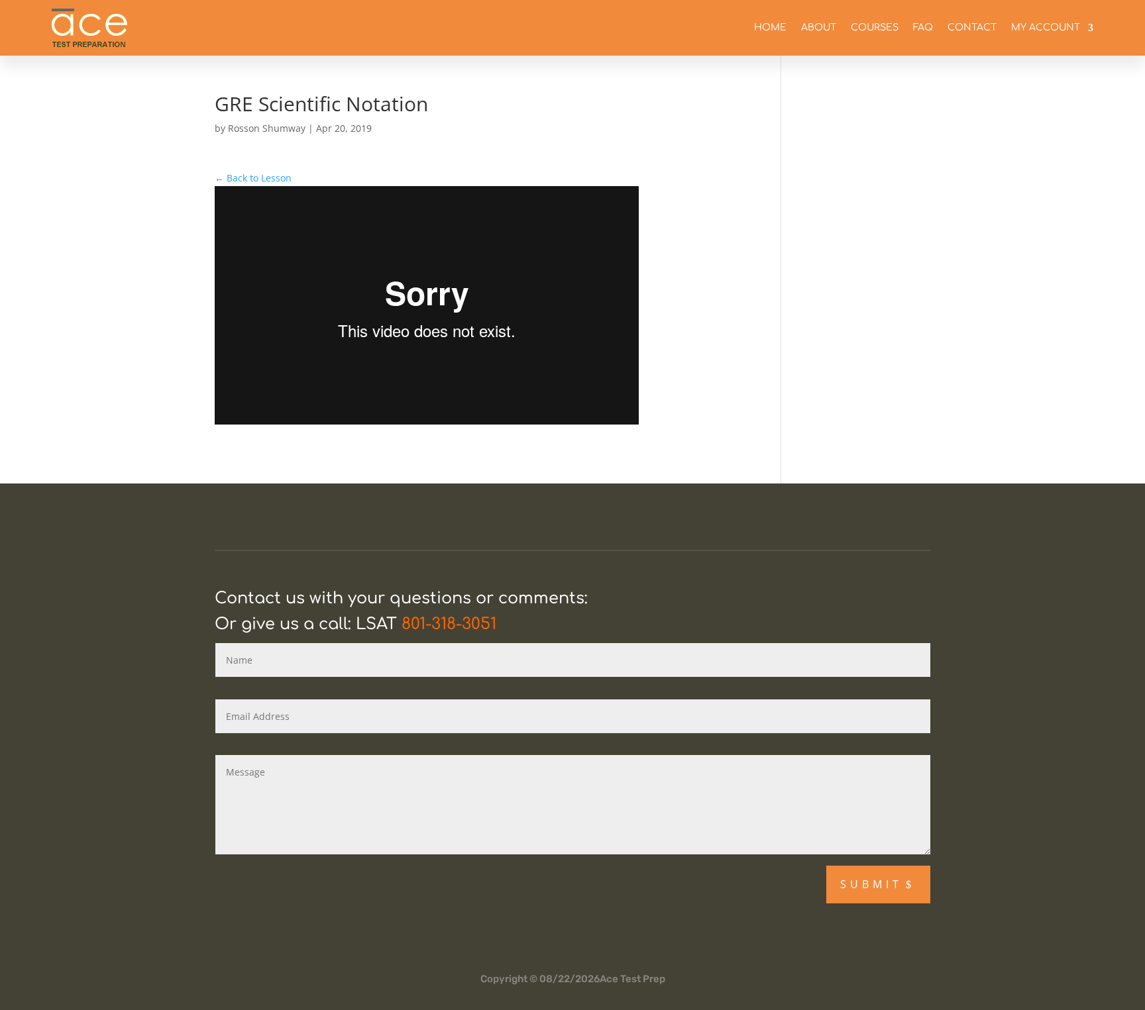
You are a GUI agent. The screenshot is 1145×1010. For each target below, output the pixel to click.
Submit (871, 884)
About (818, 27)
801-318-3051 (449, 624)
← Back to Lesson (253, 178)
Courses (875, 27)
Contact (972, 27)
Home (770, 27)
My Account (1045, 27)
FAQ (923, 27)
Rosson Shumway (266, 128)
